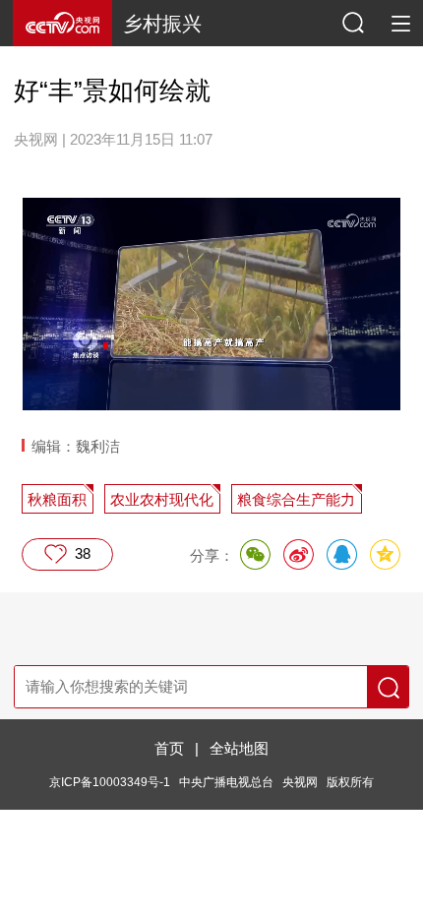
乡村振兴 (162, 23)
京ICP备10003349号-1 (109, 782)
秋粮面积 (57, 499)
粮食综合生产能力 (296, 499)
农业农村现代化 (161, 499)
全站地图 (239, 748)
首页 (169, 748)
